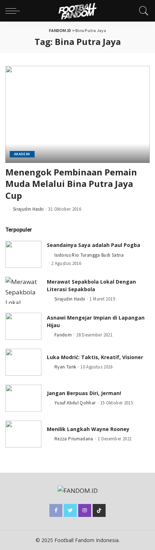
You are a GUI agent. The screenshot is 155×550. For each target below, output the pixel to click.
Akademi (22, 154)
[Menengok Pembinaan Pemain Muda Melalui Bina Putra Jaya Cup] (77, 114)
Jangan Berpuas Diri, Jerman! (84, 393)
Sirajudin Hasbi (28, 209)
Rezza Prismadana (73, 438)
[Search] (142, 11)
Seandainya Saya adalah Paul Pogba (93, 245)
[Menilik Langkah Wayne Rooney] (23, 434)
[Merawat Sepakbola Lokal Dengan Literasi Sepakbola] (23, 290)
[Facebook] (55, 510)
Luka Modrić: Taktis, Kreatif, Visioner (95, 357)
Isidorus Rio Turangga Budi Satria (89, 255)
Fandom (63, 335)
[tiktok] (99, 510)
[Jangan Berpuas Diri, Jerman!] (23, 398)
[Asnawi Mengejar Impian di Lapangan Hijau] (23, 326)
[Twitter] (70, 510)
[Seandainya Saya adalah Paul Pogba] (23, 254)
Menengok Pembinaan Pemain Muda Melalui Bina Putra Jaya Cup (71, 183)
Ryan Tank (65, 367)
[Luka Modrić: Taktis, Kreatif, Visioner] (23, 362)
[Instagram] (84, 510)
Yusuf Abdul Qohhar (75, 402)
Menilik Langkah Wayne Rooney (88, 429)
